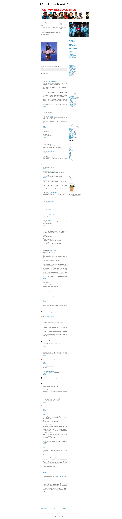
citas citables (71, 74)
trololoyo (70, 130)
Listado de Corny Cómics (72, 55)
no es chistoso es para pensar (73, 107)
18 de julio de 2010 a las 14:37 (50, 116)
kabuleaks (70, 90)
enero (69, 146)
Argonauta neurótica (72, 66)
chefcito (70, 70)
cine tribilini (70, 73)
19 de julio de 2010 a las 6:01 (53, 250)
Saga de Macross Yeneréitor (73, 53)
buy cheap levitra (63, 476)
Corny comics (71, 77)
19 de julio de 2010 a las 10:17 (50, 304)
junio (69, 153)
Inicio (54, 508)
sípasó (70, 125)
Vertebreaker (44, 310)
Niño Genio (70, 42)
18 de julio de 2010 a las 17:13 (50, 151)
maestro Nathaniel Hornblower (73, 97)
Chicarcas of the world (72, 71)
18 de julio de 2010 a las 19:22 (53, 192)
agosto (69, 151)
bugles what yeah (71, 69)
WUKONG (44, 316)
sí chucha (70, 124)
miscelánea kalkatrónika (72, 103)
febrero (69, 145)
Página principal (71, 50)
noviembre (70, 141)
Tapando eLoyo (71, 129)
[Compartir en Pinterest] (46, 68)
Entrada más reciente (43, 508)
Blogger (66, 516)
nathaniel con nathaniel (72, 105)
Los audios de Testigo (71, 43)
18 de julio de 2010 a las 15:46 (50, 130)
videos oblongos (71, 131)
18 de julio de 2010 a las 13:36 (53, 81)
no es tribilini (71, 108)
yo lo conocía (71, 135)
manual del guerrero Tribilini (73, 98)
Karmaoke (70, 91)
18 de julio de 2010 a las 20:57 (50, 201)
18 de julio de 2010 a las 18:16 (52, 180)
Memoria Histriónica (72, 52)
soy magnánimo (71, 128)
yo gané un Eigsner (71, 133)
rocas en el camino (71, 121)
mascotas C (70, 99)
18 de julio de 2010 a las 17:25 (51, 156)
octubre (70, 149)
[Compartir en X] (44, 68)
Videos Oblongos (71, 56)
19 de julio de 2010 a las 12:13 (50, 366)
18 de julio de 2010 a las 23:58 (50, 214)
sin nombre (44, 304)
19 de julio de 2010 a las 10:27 (51, 310)
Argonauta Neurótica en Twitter (73, 45)
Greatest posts (71, 54)
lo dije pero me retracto (72, 94)
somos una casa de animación (73, 126)
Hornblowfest (71, 89)
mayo (69, 142)
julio (69, 152)
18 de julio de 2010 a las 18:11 (52, 171)
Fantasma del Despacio (72, 41)
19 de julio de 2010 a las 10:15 (55, 296)
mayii (70, 100)
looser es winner (71, 96)
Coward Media (71, 78)
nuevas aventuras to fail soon (73, 111)
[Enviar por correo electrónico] (42, 68)
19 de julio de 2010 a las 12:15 (50, 371)
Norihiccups (70, 109)
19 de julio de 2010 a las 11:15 (50, 316)
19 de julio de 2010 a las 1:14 (49, 220)
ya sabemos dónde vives (72, 132)
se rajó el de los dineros (72, 122)
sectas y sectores (71, 123)
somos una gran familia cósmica (73, 127)
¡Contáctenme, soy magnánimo (73, 48)
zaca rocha (70, 138)
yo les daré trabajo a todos (72, 134)
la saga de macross (71, 92)
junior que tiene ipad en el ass (47, 296)
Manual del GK (71, 46)
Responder (44, 106)
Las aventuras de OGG (72, 93)
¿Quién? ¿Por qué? (71, 51)
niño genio (70, 106)
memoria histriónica (71, 101)
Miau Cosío (70, 102)
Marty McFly (70, 39)
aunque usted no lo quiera (72, 68)
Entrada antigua (64, 508)
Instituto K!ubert (71, 40)
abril (69, 143)
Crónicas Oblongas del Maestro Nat (55, 4)
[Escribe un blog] (43, 68)
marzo (69, 144)
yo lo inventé (71, 136)
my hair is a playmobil (72, 104)
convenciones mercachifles (72, 76)
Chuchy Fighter (71, 72)
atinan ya (70, 67)
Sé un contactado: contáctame (73, 57)
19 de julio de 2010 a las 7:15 (49, 291)
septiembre (70, 150)
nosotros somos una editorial (73, 110)
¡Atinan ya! (70, 44)
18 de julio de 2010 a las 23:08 (50, 209)
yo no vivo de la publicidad (72, 137)
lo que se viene (71, 95)
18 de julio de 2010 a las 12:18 (50, 75)
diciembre (70, 147)
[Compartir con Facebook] (45, 68)
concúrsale (70, 75)
